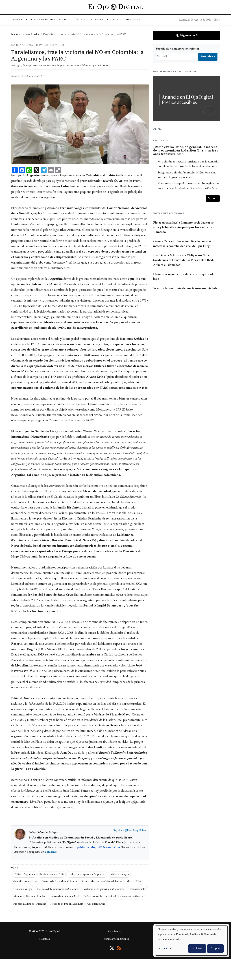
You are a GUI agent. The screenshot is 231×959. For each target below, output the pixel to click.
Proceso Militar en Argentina (29, 904)
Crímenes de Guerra (131, 896)
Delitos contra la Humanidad (99, 896)
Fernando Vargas (22, 889)
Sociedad (65, 19)
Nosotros (44, 939)
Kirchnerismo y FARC (51, 874)
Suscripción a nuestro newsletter (177, 48)
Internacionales (30, 34)
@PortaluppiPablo (135, 830)
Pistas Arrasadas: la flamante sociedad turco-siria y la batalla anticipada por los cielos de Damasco (184, 227)
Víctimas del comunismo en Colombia (58, 889)
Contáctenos (115, 931)
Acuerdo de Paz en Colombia (67, 904)
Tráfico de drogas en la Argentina (86, 874)
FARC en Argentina (24, 874)
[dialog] (191, 940)
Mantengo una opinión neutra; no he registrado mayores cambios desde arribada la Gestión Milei (188, 186)
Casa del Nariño (96, 904)
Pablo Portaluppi (119, 874)
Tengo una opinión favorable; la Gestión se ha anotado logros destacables (187, 175)
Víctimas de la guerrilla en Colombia (104, 889)
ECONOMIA (114, 19)
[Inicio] (115, 7)
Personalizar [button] (165, 948)
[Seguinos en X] (112, 948)
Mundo (17, 896)
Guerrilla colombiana (25, 881)
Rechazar (197, 948)
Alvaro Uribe (133, 881)
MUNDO (81, 19)
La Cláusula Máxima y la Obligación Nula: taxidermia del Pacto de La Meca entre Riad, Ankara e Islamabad (183, 260)
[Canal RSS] (119, 948)
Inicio (17, 19)
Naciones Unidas (35, 896)
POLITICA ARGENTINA (40, 19)
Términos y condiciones (115, 939)
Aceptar (215, 948)
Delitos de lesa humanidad (64, 896)
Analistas (132, 19)
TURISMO (97, 19)
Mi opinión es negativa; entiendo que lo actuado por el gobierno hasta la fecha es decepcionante (188, 164)
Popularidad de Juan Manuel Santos (102, 881)
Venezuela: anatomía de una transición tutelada (185, 288)
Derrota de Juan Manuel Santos (59, 881)
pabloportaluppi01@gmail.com (98, 847)
